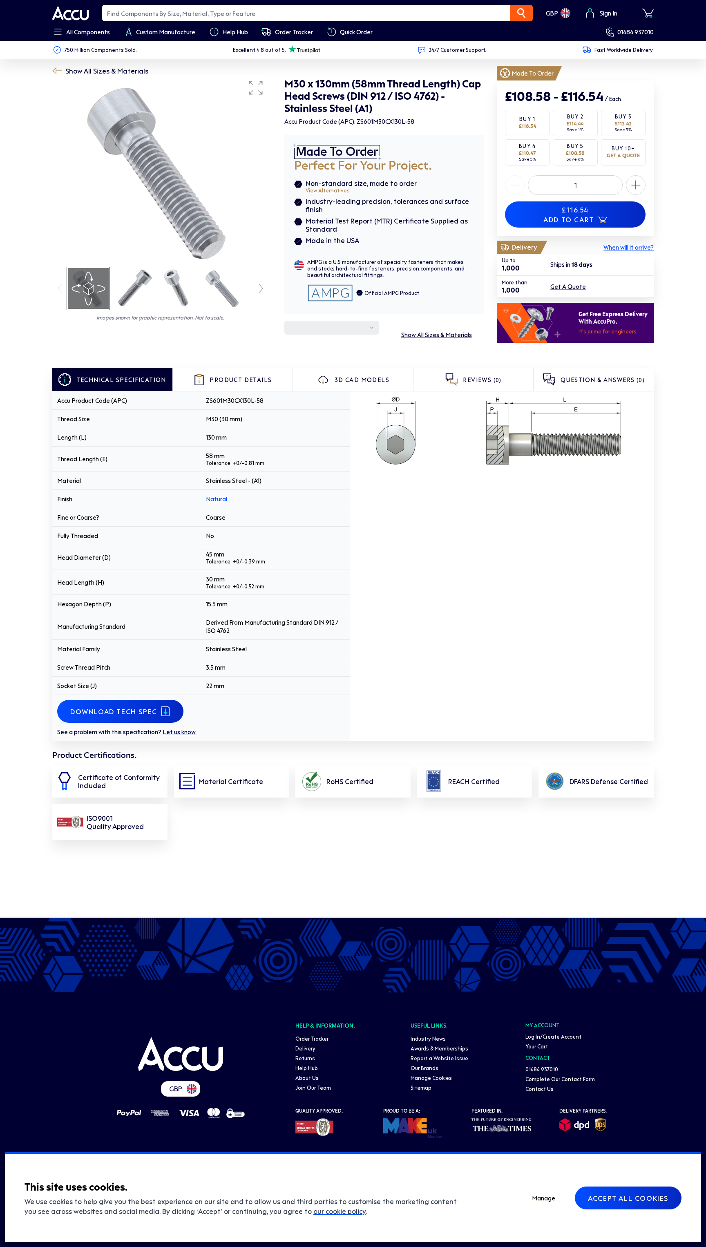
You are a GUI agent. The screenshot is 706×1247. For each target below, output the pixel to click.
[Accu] (70, 13)
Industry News (428, 1038)
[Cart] (648, 13)
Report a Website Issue (439, 1058)
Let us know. (180, 731)
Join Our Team (313, 1087)
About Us (307, 1078)
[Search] (521, 13)
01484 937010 (635, 32)
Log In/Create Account (553, 1036)
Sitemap (421, 1087)
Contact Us (539, 1089)
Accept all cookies (628, 1198)
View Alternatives (328, 190)
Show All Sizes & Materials (106, 71)
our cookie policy (339, 1211)
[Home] (180, 1054)
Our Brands (424, 1068)
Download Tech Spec (113, 711)
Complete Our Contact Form (560, 1079)
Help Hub (306, 1068)
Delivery (305, 1048)
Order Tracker (311, 1038)
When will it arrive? (628, 247)
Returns (305, 1058)
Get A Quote (568, 287)
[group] (160, 171)
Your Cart (536, 1046)
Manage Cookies (431, 1078)
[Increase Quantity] (515, 185)
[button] (256, 88)
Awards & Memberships (439, 1048)
